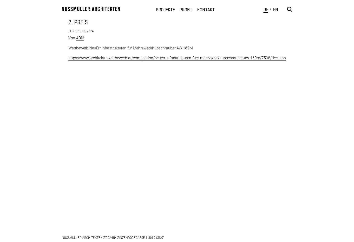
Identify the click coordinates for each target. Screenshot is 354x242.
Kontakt (206, 9)
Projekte (165, 9)
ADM (80, 38)
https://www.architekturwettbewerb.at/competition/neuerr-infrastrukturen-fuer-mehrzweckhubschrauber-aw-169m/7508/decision (177, 58)
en (275, 9)
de (265, 9)
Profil (186, 9)
